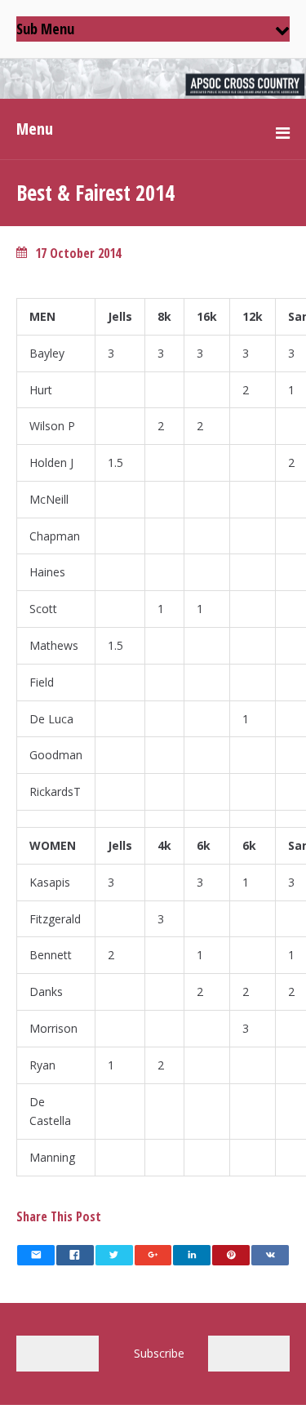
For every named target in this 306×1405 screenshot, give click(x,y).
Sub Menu (45, 28)
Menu (34, 129)
